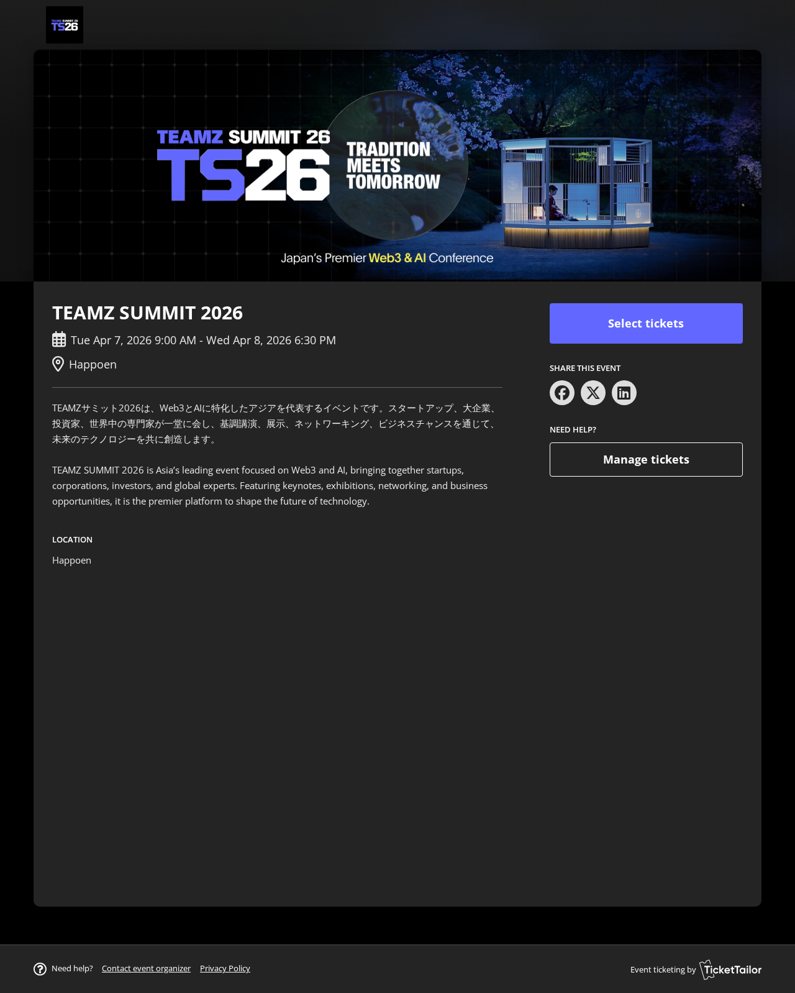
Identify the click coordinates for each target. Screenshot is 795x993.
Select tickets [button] (646, 323)
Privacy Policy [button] (225, 968)
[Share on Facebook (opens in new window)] (562, 392)
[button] (146, 968)
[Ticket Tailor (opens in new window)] (730, 969)
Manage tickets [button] (646, 459)
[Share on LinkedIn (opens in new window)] (624, 392)
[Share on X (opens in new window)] (593, 392)
